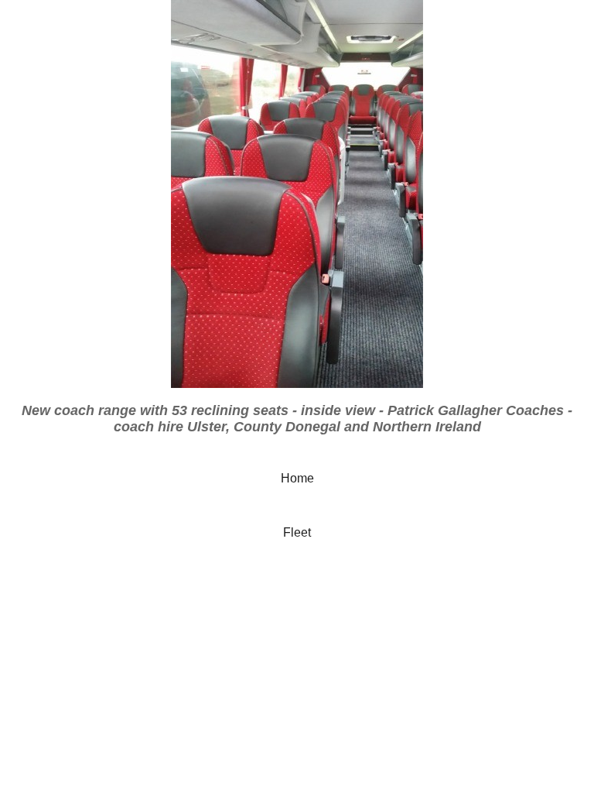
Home (297, 478)
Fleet (297, 532)
